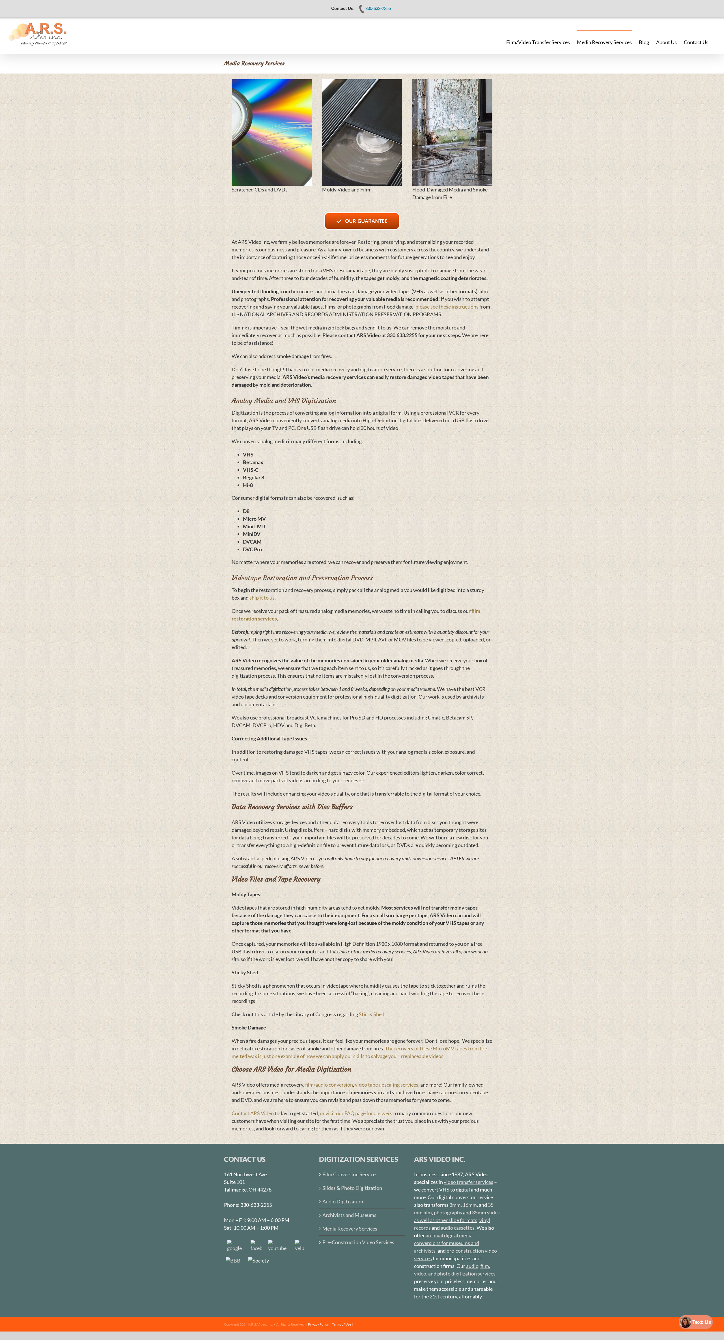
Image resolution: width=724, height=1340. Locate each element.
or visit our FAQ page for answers (356, 1113)
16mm (470, 1205)
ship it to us (262, 597)
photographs (448, 1212)
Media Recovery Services (349, 1228)
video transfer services (468, 1182)
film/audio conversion (329, 1085)
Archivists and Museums (349, 1215)
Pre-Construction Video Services (358, 1242)
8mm (455, 1205)
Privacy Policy (318, 1324)
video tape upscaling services (386, 1085)
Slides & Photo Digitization (352, 1188)
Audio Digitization (342, 1201)
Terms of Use (341, 1324)
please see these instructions (447, 306)
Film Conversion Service (349, 1174)
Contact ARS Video (253, 1113)
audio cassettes (458, 1228)
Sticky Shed (371, 1014)
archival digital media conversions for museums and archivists (446, 1243)
